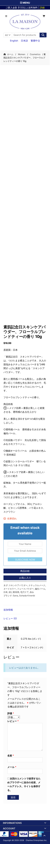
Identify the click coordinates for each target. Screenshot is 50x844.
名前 (10, 755)
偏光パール (40, 588)
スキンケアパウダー (18, 585)
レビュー (13, 721)
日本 (5, 592)
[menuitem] (14, 40)
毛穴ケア (24, 592)
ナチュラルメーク (37, 585)
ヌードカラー (9, 588)
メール (11, 767)
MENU (26, 2)
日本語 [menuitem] (24, 40)
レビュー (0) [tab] (10, 618)
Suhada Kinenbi (27, 595)
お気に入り (25, 577)
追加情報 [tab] (8, 609)
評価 (10, 713)
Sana (15, 595)
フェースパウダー (25, 588)
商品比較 (25, 570)
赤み (32, 592)
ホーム (10, 54)
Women (21, 54)
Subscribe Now (25, 559)
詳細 (42, 7)
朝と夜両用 (14, 592)
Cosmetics (35, 54)
